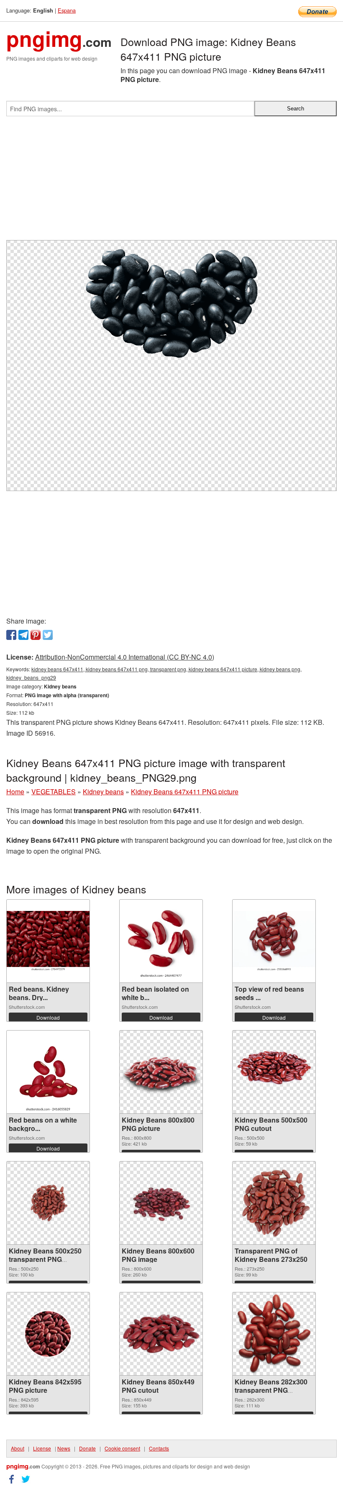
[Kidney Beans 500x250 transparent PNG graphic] (48, 1203)
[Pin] (36, 635)
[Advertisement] (171, 181)
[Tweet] (48, 635)
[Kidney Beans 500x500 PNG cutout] (274, 1072)
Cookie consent (122, 1448)
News (63, 1448)
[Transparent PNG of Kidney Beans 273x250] (274, 1203)
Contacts (159, 1448)
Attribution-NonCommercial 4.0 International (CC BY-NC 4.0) (124, 657)
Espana (67, 10)
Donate (87, 1448)
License (42, 1448)
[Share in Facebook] (11, 635)
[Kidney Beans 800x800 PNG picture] (161, 1072)
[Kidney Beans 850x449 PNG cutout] (161, 1334)
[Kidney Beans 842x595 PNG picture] (48, 1334)
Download (48, 1017)
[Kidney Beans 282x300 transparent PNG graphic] (274, 1334)
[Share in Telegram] (23, 635)
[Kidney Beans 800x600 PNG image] (161, 1203)
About (17, 1448)
